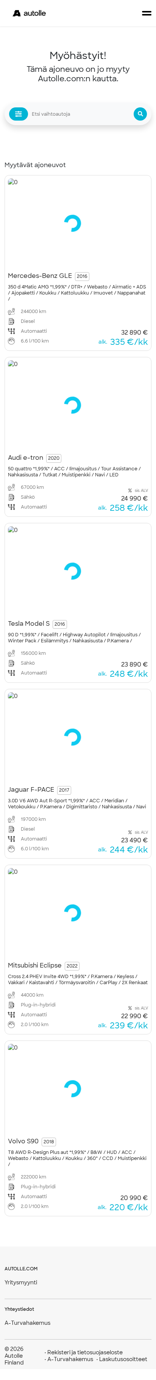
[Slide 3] (69, 258)
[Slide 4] (77, 258)
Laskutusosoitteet (121, 1359)
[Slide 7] (101, 258)
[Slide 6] (93, 258)
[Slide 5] (85, 258)
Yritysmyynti (21, 1282)
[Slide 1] (53, 258)
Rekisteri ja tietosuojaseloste (83, 1352)
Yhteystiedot (19, 1309)
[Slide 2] (61, 258)
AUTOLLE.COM (21, 1269)
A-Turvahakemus (27, 1323)
